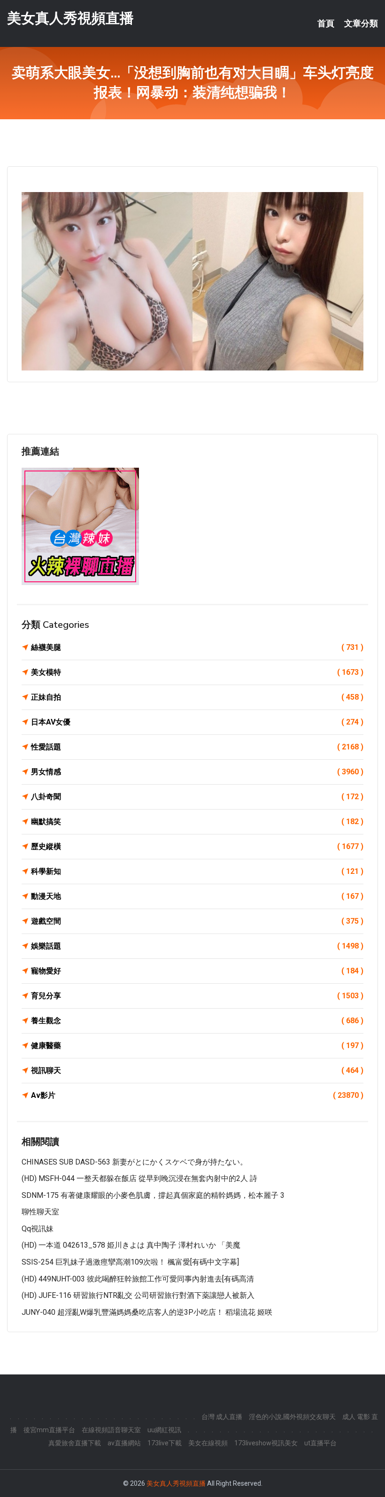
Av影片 (197, 1095)
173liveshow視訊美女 (266, 1443)
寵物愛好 (197, 970)
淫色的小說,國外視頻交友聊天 (292, 1416)
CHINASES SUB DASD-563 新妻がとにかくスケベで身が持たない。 (134, 1161)
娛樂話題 (197, 945)
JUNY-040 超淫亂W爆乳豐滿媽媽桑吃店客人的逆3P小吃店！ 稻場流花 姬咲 (147, 1312)
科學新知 (197, 871)
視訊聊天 (197, 1070)
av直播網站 (124, 1443)
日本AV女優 (197, 722)
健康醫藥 (197, 1045)
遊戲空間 (197, 921)
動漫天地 (197, 896)
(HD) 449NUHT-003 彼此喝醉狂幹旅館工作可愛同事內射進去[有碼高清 (138, 1278)
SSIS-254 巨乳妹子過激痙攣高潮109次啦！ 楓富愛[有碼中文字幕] (130, 1262)
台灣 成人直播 (221, 1416)
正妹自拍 (197, 697)
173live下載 (164, 1443)
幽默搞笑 (197, 821)
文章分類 (361, 23)
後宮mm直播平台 (49, 1430)
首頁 (325, 23)
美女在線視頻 (208, 1443)
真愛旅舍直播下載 (74, 1443)
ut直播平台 (320, 1443)
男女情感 (197, 771)
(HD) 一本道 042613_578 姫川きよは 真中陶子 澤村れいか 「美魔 (131, 1245)
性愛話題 (197, 746)
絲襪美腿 (197, 647)
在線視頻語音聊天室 (111, 1430)
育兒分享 (197, 995)
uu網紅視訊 (164, 1430)
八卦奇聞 (197, 796)
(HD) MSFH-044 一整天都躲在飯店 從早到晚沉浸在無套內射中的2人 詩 (139, 1178)
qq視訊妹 (38, 1228)
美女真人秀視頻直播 (70, 18)
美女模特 (197, 672)
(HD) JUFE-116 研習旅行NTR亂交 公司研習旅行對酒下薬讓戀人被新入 (138, 1295)
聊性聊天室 (40, 1211)
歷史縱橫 (197, 846)
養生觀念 (197, 1020)
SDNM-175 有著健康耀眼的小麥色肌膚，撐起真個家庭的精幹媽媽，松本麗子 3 (153, 1195)
